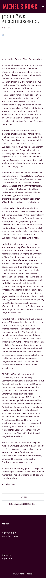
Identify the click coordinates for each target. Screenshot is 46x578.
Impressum (7, 558)
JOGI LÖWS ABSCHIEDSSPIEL (22, 504)
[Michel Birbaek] (20, 6)
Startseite (6, 555)
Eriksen (24, 497)
